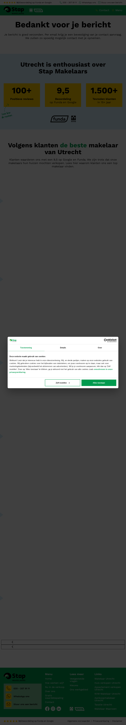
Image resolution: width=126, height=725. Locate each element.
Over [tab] (100, 348)
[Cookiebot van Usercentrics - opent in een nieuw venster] (106, 340)
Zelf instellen (61, 383)
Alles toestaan (99, 383)
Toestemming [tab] (26, 348)
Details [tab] (63, 348)
